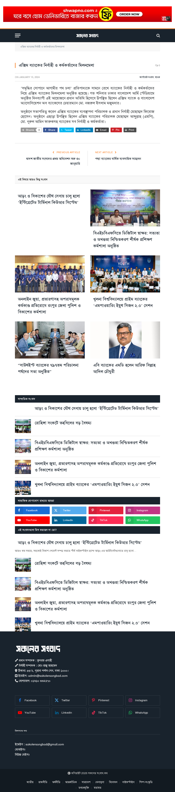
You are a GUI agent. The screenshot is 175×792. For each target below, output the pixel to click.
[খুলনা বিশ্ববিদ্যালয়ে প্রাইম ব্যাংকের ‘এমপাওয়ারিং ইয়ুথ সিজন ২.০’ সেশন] (125, 273)
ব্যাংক (157, 77)
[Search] (158, 35)
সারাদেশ (86, 782)
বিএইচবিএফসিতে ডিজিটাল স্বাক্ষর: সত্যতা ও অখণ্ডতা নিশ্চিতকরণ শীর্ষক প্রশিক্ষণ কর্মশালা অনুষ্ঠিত (126, 239)
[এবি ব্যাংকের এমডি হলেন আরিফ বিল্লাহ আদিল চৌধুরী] (125, 340)
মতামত (97, 787)
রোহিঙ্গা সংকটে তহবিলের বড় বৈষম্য (63, 423)
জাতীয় (30, 782)
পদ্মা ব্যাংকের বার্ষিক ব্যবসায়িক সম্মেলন (118, 159)
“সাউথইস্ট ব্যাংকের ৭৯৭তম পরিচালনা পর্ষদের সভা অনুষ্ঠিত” (48, 368)
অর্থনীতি (56, 782)
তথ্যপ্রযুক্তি (84, 787)
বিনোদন (113, 782)
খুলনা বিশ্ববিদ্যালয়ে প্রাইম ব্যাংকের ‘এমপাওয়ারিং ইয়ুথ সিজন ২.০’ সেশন (123, 302)
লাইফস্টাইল (128, 782)
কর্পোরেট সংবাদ (147, 77)
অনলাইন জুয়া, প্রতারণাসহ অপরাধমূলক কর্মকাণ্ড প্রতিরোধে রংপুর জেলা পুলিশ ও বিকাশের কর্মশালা (49, 305)
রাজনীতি (42, 782)
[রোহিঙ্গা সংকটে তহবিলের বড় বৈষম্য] (23, 426)
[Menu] (17, 35)
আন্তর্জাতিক (71, 782)
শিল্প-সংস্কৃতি (146, 782)
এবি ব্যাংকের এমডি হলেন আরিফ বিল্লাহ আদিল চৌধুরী (124, 368)
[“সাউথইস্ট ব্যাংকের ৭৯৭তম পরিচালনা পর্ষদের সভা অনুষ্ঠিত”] (50, 340)
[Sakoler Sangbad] (87, 35)
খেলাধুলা (99, 782)
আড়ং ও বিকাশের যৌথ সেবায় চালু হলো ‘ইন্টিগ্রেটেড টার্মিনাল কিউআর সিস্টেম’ (49, 199)
